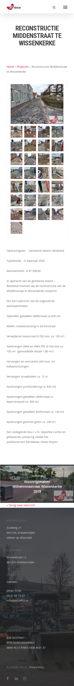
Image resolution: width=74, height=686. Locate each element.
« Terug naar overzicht (21, 505)
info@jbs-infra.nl (17, 600)
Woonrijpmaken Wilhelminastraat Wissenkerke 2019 (37, 484)
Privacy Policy (36, 667)
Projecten (23, 66)
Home (10, 66)
